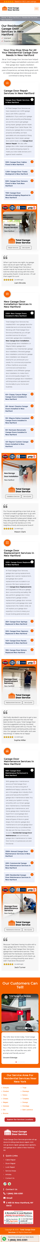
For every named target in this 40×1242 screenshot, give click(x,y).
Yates (5, 1095)
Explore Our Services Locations (20, 1119)
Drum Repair (10, 1163)
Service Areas (10, 1171)
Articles (8, 1174)
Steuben (6, 1091)
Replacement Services (13, 702)
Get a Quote (26, 247)
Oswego (25, 1102)
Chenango (25, 1091)
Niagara (5, 1102)
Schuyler (6, 1088)
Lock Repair (10, 1167)
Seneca (24, 1095)
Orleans (5, 1099)
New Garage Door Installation (17, 341)
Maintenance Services (13, 929)
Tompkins (25, 1099)
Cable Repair (10, 1160)
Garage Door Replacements (20, 587)
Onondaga (25, 1106)
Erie (4, 1110)
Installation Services (13, 496)
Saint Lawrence (27, 1110)
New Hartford (14, 17)
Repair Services (13, 247)
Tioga (24, 1088)
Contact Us (9, 1178)
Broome (5, 1113)
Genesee (6, 1106)
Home (3, 17)
